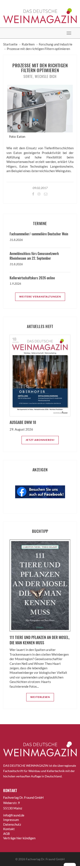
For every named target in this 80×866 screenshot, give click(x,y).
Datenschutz (12, 824)
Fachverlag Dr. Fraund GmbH (45, 859)
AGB (6, 833)
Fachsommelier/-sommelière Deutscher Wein (39, 233)
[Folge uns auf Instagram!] (39, 194)
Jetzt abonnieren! (40, 439)
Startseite (10, 44)
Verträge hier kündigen (19, 838)
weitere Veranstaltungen (40, 296)
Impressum (11, 820)
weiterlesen (40, 697)
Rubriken (28, 44)
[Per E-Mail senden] (45, 194)
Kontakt (9, 829)
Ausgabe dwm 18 (23, 422)
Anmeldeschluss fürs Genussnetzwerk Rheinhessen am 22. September (34, 256)
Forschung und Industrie (55, 44)
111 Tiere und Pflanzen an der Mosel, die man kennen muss (40, 639)
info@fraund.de (13, 815)
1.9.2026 (15, 283)
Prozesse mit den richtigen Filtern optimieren (38, 49)
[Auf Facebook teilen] (33, 194)
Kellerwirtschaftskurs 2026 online (32, 277)
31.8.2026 (16, 240)
